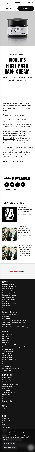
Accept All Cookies (10, 447)
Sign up (9, 8)
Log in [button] (30, 2)
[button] (2, 2)
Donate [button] (23, 9)
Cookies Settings (9, 443)
